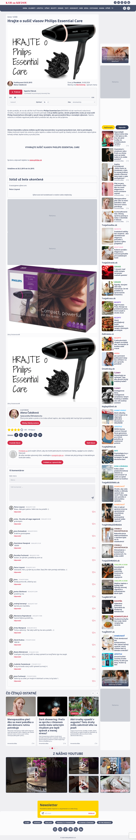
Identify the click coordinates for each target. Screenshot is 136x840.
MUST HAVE (118, 247)
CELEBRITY (31, 8)
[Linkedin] (128, 2)
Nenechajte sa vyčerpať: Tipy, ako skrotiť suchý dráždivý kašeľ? (121, 378)
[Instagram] (122, 2)
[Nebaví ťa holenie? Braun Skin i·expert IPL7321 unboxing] (83, 784)
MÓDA (86, 8)
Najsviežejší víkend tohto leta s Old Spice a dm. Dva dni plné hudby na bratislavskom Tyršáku (121, 138)
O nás (27, 823)
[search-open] (128, 8)
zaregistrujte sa (57, 455)
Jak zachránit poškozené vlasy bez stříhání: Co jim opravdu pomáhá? (120, 360)
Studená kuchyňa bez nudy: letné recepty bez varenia (121, 622)
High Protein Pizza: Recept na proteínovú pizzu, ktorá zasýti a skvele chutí (121, 309)
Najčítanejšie (108, 127)
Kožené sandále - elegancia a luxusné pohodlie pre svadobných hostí (121, 254)
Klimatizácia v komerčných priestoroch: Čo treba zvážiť (120, 553)
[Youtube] (118, 2)
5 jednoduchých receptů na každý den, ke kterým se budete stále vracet (121, 344)
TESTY (66, 8)
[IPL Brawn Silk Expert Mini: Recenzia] (115, 784)
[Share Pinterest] (31, 435)
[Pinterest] (125, 2)
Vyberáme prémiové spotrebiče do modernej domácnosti (119, 607)
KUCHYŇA (118, 601)
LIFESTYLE (40, 8)
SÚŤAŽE (107, 8)
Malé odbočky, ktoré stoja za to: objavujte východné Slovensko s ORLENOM (121, 418)
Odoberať (91, 813)
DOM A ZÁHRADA (121, 466)
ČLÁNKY (117, 373)
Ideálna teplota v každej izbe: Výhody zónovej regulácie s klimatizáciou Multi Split (121, 588)
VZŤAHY (47, 8)
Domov (9, 17)
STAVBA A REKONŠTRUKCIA (121, 530)
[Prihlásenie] (124, 8)
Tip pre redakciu (104, 823)
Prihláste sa (23, 451)
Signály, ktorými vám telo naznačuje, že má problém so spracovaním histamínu (121, 290)
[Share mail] (40, 435)
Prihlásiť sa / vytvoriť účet (52, 462)
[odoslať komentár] (92, 497)
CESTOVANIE (94, 8)
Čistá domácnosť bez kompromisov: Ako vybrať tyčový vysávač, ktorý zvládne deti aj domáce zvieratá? (121, 644)
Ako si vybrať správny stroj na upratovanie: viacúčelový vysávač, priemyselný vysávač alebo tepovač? (120, 514)
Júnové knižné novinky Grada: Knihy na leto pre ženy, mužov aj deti (121, 661)
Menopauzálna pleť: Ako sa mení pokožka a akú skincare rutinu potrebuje (121, 203)
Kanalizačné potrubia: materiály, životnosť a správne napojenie (119, 572)
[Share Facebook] (16, 435)
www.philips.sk (36, 160)
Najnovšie (122, 127)
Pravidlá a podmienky (65, 823)
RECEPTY (54, 8)
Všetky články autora (30, 423)
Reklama (48, 823)
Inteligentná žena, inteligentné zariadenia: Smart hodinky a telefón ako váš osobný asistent (121, 397)
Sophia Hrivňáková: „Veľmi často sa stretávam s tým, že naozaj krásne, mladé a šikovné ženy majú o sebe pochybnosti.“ (121, 171)
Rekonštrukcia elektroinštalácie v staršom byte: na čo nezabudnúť (121, 537)
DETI (116, 451)
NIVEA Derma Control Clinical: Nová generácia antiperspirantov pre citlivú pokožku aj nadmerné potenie (121, 436)
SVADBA (101, 8)
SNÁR (81, 8)
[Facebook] (115, 2)
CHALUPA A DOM (120, 565)
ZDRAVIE (60, 8)
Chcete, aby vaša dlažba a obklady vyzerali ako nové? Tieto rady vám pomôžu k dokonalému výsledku (121, 495)
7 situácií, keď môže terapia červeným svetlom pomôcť (120, 272)
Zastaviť (13, 102)
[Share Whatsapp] (21, 435)
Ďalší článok (91, 443)
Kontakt (37, 823)
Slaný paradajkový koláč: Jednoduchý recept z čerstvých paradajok (121, 325)
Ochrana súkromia (86, 823)
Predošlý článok (14, 443)
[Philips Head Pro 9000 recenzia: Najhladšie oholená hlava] (115, 765)
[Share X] (26, 435)
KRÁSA (25, 8)
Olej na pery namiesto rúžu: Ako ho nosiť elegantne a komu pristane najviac (120, 188)
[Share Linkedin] (35, 435)
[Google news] (76, 829)
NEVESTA (117, 229)
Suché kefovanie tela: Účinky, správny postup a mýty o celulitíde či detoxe (121, 216)
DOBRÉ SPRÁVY (120, 410)
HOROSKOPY (74, 8)
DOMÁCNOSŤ (119, 486)
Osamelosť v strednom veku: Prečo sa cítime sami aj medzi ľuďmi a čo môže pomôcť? (120, 154)
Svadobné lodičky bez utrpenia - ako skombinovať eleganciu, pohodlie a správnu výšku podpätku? (121, 238)
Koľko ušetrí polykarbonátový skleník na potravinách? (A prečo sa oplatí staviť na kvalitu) (121, 474)
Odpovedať (17, 512)
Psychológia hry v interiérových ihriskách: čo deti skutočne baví (121, 456)
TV (112, 8)
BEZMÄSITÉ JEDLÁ (121, 616)
